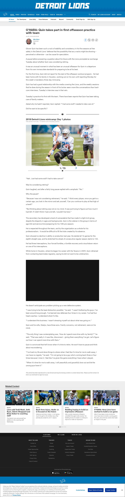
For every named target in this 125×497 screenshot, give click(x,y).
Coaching (51, 449)
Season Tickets (70, 446)
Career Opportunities (33, 449)
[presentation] (119, 427)
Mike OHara (36, 39)
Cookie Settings (80, 490)
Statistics (51, 455)
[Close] (122, 490)
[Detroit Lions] (62, 481)
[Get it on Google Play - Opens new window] (68, 473)
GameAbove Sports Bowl (90, 452)
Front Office (33, 446)
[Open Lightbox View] (62, 149)
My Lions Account (69, 443)
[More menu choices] (65, 14)
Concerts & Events (90, 455)
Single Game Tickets (70, 449)
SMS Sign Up (33, 455)
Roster (51, 443)
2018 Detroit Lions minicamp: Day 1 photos (48, 119)
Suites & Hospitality (70, 452)
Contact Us (33, 443)
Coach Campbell (51, 452)
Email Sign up (33, 452)
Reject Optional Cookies (95, 490)
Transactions (51, 458)
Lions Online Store (90, 443)
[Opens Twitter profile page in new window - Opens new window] (34, 43)
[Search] (89, 14)
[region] (62, 490)
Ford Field (90, 449)
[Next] (76, 168)
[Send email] (92, 41)
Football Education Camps (90, 446)
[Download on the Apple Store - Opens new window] (56, 473)
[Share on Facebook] (85, 41)
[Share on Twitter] (89, 41)
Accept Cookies (110, 490)
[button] (62, 280)
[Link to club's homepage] (5, 14)
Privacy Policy (33, 458)
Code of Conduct (33, 461)
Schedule (51, 446)
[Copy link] (96, 40)
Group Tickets (69, 455)
